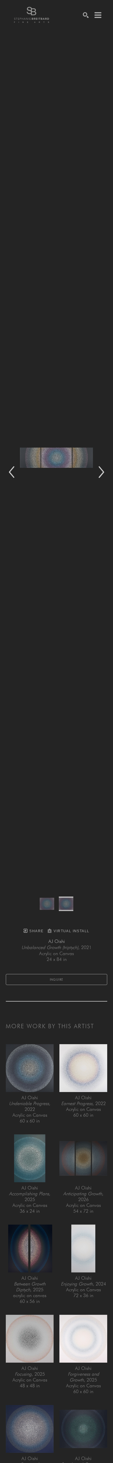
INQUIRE (56, 979)
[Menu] (97, 15)
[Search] (86, 15)
